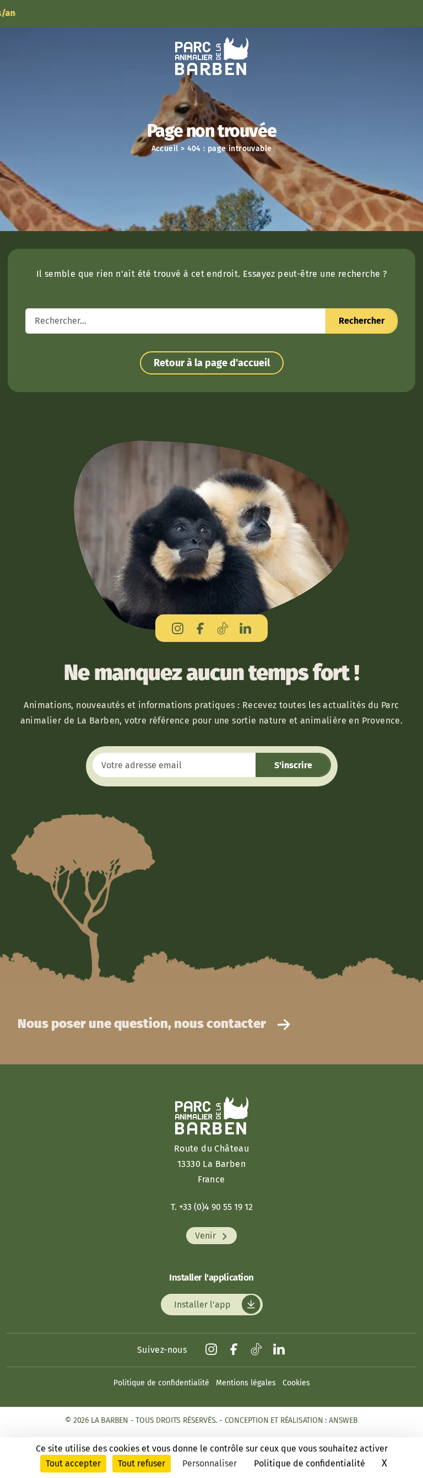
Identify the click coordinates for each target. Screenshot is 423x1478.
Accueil (164, 148)
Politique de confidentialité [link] (309, 1463)
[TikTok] (223, 628)
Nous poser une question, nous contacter (143, 1023)
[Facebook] (200, 628)
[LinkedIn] (245, 628)
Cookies (296, 1383)
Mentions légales (246, 1383)
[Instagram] (178, 628)
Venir (206, 1235)
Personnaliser (209, 1463)
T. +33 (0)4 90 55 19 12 (212, 1207)
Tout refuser (141, 1463)
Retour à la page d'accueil (212, 363)
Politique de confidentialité (161, 1383)
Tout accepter (73, 1463)
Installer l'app (203, 1304)
